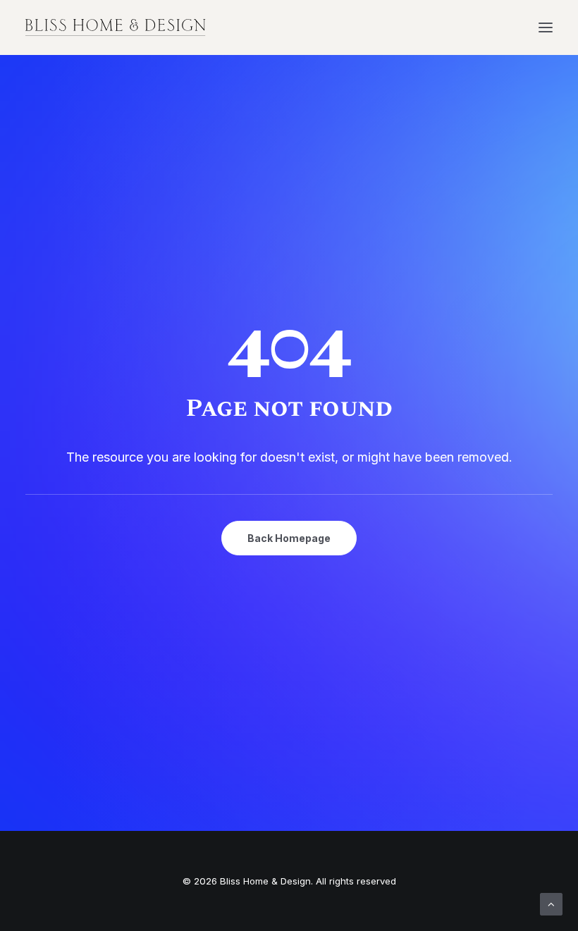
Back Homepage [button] (289, 538)
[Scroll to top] (551, 903)
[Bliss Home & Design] (115, 27)
